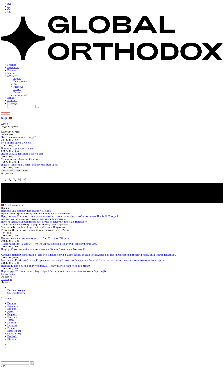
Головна (11, 64)
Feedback (12, 336)
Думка (10, 311)
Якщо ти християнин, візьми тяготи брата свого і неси (29, 164)
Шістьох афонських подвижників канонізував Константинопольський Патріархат (44, 221)
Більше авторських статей (14, 170)
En (8, 6)
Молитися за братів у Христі (16, 142)
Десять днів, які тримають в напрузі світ (22, 153)
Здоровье (18, 86)
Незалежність (20, 81)
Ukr (9, 12)
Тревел (17, 89)
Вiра (15, 84)
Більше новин (8, 274)
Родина (17, 78)
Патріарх (12, 100)
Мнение (11, 73)
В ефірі (5, 118)
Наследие (12, 317)
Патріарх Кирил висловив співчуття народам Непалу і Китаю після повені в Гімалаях (45, 265)
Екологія (17, 92)
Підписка (12, 339)
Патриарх (12, 314)
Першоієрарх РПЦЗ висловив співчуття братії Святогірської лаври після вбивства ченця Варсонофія (53, 271)
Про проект (13, 67)
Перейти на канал (13, 205)
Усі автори (6, 279)
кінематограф (20, 95)
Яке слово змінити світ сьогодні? (18, 137)
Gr (8, 9)
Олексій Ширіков (16, 293)
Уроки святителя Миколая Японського (21, 159)
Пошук (14, 103)
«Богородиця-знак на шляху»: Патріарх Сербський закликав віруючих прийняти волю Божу (49, 243)
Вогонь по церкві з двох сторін (17, 148)
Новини (11, 70)
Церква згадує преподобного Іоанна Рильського (26, 210)
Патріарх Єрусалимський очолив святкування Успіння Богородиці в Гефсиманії (42, 249)
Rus (9, 3)
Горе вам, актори (16, 290)
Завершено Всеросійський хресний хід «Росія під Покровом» (33, 227)
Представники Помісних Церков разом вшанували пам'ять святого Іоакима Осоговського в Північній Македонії (59, 216)
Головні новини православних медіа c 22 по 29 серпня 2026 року (35, 238)
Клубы (11, 75)
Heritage (11, 97)
